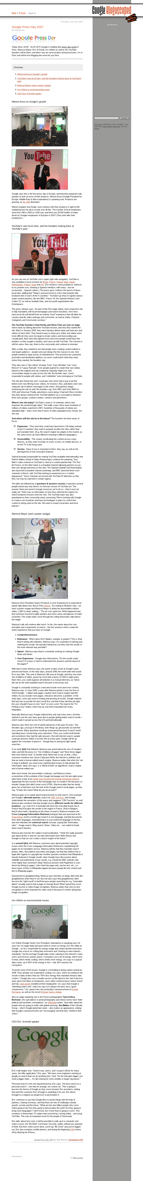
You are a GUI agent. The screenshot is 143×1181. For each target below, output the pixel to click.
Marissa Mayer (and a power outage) (34, 85)
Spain (33, 284)
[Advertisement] (111, 68)
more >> (32, 13)
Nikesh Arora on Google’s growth (32, 74)
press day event (69, 47)
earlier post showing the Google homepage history (55, 779)
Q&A (72, 1129)
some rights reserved (111, 126)
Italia (66, 282)
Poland (27, 284)
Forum (22, 13)
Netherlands (17, 284)
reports (47, 605)
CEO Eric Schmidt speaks (29, 93)
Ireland (60, 282)
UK (42, 284)
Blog (14, 13)
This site (97, 124)
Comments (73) (76, 1140)
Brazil (45, 282)
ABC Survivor (57, 797)
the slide (26, 202)
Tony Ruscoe (19, 30)
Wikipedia (52, 1002)
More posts (78, 1158)
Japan (72, 282)
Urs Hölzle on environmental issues (33, 89)
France (52, 282)
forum (96, 129)
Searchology (17, 817)
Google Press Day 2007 (43, 1140)
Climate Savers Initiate (51, 992)
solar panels (25, 984)
